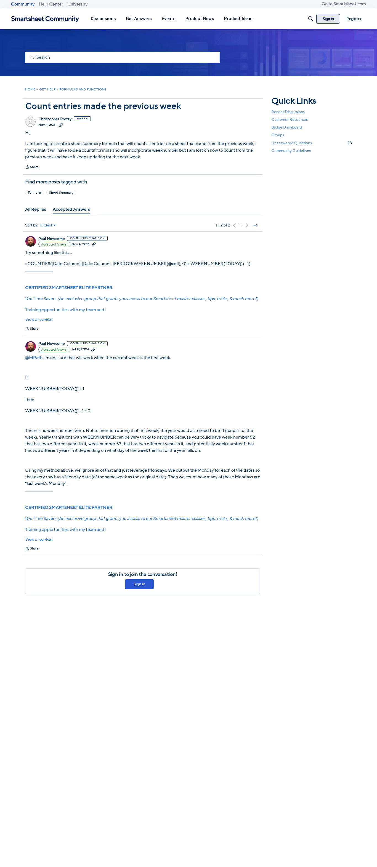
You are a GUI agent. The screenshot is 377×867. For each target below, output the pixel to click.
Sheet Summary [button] (61, 192)
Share (32, 167)
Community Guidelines (291, 150)
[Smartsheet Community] (45, 19)
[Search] (311, 19)
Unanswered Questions (311, 143)
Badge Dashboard (286, 127)
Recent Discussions (288, 111)
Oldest (46, 225)
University (77, 4)
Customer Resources (289, 119)
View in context (38, 319)
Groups (277, 135)
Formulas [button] (34, 192)
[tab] (35, 209)
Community (22, 4)
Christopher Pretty (54, 119)
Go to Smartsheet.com (344, 4)
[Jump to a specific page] (255, 225)
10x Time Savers (141, 299)
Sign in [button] (139, 584)
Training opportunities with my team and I (66, 310)
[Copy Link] (60, 124)
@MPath (34, 358)
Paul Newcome (51, 238)
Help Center (51, 4)
